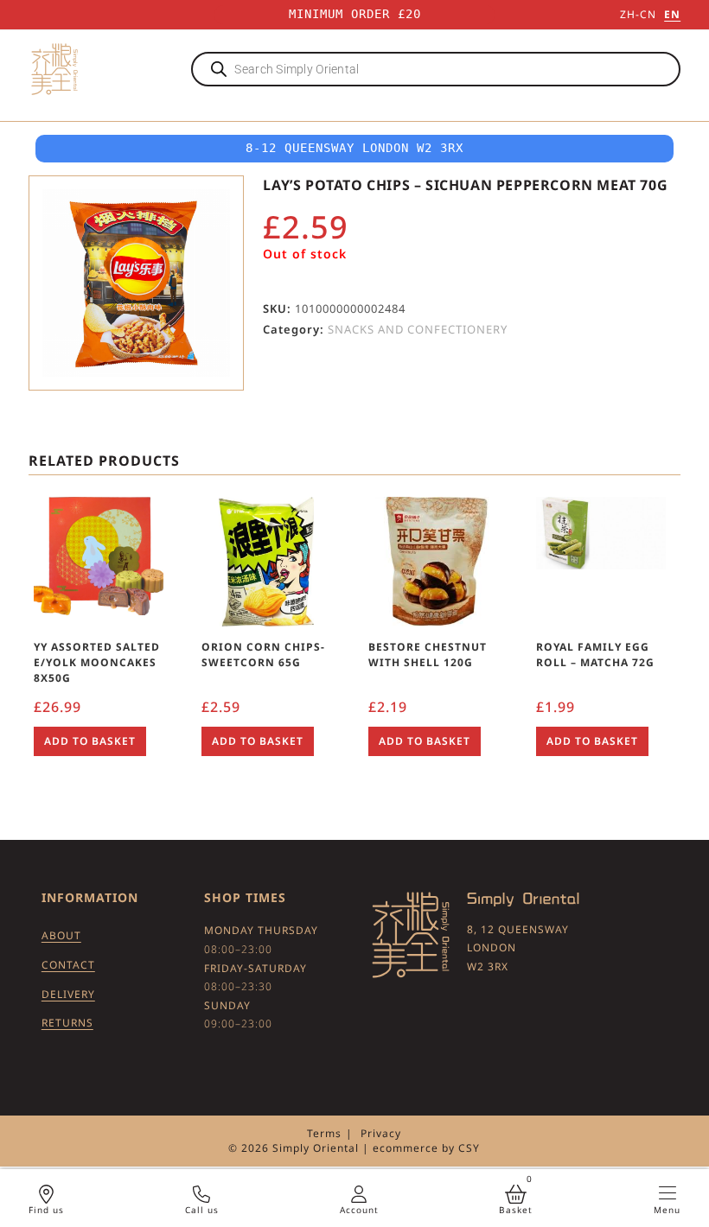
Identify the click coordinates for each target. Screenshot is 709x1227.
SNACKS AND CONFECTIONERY (418, 329)
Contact (68, 964)
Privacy (381, 1133)
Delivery (68, 994)
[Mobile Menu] (667, 1193)
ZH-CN (638, 14)
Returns (67, 1022)
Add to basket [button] (90, 741)
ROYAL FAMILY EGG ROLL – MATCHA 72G (595, 654)
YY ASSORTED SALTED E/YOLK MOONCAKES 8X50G (97, 662)
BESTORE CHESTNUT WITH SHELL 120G (427, 654)
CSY (469, 1148)
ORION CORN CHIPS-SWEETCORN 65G (263, 654)
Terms (324, 1133)
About (61, 935)
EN (672, 14)
